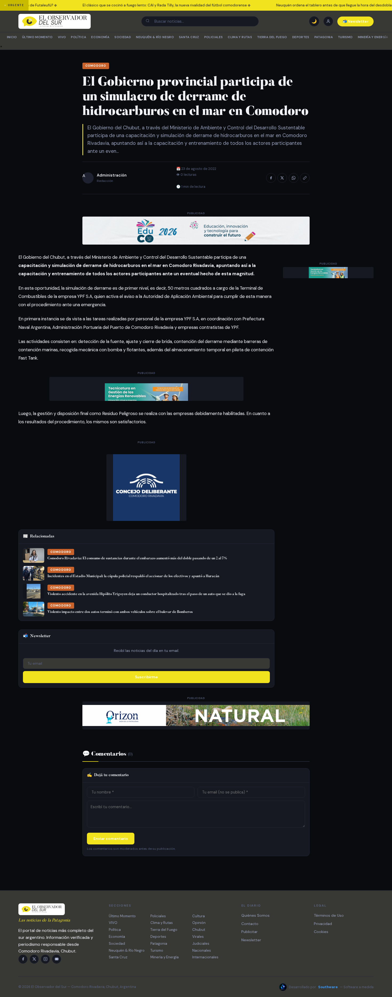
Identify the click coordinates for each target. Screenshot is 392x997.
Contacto (249, 923)
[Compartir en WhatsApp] (293, 178)
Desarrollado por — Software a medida (331, 987)
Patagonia (323, 37)
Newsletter (251, 940)
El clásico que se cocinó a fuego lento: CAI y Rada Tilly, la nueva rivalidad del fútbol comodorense (158, 5)
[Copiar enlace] (305, 178)
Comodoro (95, 65)
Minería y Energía (373, 37)
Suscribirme (146, 677)
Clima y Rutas (240, 37)
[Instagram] (45, 959)
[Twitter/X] (34, 959)
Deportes (300, 37)
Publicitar (249, 931)
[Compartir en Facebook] (271, 178)
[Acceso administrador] (328, 21)
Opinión (199, 922)
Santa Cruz (189, 37)
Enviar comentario (110, 838)
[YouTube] (56, 959)
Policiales (213, 37)
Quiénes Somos (255, 915)
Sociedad (122, 37)
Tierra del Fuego (272, 37)
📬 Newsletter (356, 21)
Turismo (345, 37)
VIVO (62, 37)
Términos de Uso (329, 915)
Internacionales (205, 957)
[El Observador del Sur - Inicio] (54, 21)
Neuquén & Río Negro (155, 37)
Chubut (198, 929)
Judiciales (200, 943)
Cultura (198, 916)
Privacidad (323, 923)
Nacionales (201, 950)
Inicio (12, 37)
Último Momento (37, 37)
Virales (198, 936)
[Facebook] (22, 959)
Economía (100, 37)
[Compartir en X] (282, 178)
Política (78, 37)
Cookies (321, 931)
